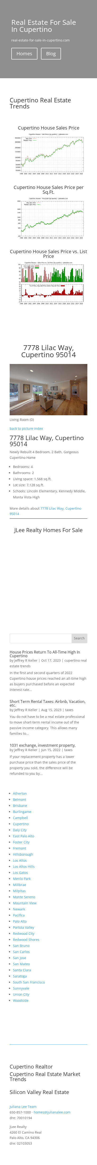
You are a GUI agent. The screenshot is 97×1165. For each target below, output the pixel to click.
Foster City (21, 842)
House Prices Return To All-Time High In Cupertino (45, 653)
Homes (24, 53)
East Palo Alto (23, 836)
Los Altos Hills (24, 866)
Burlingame (22, 811)
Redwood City (23, 933)
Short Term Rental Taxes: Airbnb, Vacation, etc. (47, 703)
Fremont (19, 848)
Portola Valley (23, 927)
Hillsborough (23, 854)
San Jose (19, 958)
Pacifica (19, 915)
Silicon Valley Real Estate (39, 1091)
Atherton (20, 793)
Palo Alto (20, 921)
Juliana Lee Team (23, 1106)
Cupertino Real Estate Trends (40, 103)
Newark (19, 909)
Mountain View (24, 903)
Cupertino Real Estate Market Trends (45, 1076)
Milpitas (19, 891)
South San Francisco (29, 982)
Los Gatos (20, 872)
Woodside (20, 1000)
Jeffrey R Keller (25, 660)
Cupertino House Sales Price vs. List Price (48, 253)
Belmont (19, 799)
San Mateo (21, 964)
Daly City (20, 830)
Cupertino (21, 824)
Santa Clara (22, 970)
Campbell (20, 818)
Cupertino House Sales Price (48, 128)
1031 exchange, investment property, (43, 745)
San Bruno (21, 945)
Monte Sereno (24, 897)
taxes (69, 710)
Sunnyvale (21, 988)
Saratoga (20, 976)
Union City (21, 994)
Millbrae (19, 885)
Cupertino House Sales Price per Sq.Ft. (49, 189)
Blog (51, 53)
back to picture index (26, 428)
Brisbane (20, 805)
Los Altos (20, 860)
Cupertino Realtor (31, 1066)
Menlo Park (22, 878)
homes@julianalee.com (52, 1112)
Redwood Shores (26, 939)
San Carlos (21, 952)
